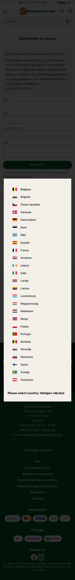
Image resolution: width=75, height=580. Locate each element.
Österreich (27, 379)
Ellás (23, 235)
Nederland (27, 311)
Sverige (25, 372)
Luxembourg (28, 295)
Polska (25, 326)
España (25, 242)
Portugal (26, 334)
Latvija (24, 280)
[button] (5, 12)
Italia (23, 273)
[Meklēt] (67, 21)
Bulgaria (25, 197)
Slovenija (26, 349)
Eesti (23, 227)
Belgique (26, 189)
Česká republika (30, 204)
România (26, 341)
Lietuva (25, 288)
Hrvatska (26, 258)
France (25, 250)
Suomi (24, 364)
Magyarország (29, 303)
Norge (24, 318)
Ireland (25, 265)
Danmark (26, 212)
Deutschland (28, 219)
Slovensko (27, 356)
